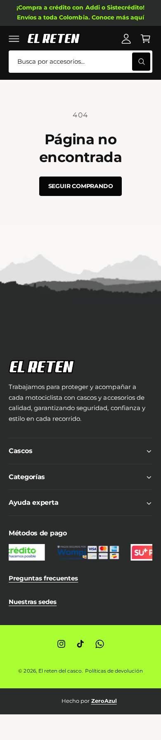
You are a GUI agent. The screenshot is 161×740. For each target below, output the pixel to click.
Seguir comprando (80, 186)
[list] (80, 701)
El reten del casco (60, 671)
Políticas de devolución (113, 671)
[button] (14, 38)
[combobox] (80, 61)
